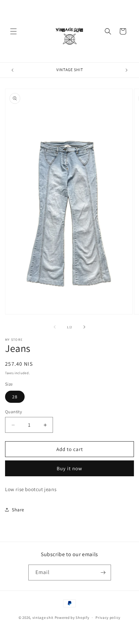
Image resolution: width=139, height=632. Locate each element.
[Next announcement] (126, 70)
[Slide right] (84, 327)
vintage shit (43, 617)
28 (15, 397)
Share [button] (18, 510)
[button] (13, 31)
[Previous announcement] (12, 70)
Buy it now (69, 468)
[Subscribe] (103, 572)
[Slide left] (54, 327)
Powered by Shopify (72, 617)
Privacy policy (107, 617)
